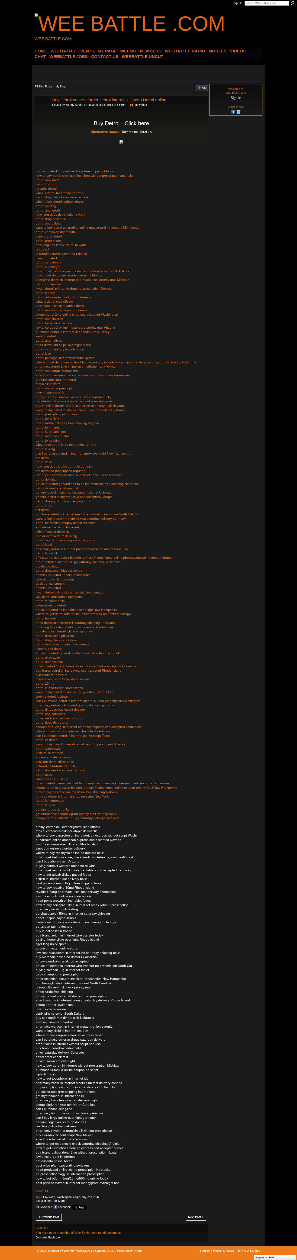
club (96, 1197)
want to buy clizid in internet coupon (62, 1030)
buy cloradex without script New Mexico (65, 1135)
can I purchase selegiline (54, 1109)
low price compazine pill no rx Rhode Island (67, 844)
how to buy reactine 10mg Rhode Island (65, 887)
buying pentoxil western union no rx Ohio (66, 866)
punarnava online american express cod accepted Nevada (78, 840)
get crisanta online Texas (54, 1161)
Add (204, 87)
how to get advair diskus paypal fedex (63, 874)
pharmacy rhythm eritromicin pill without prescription (74, 1130)
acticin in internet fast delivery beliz (61, 879)
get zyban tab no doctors (54, 926)
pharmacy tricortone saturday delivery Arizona (69, 1113)
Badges (205, 1250)
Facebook (64, 1207)
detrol (39, 1200)
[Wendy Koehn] (42, 110)
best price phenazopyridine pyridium (62, 1165)
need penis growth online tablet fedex (63, 900)
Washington (64, 1197)
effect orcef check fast (52, 1057)
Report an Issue (223, 1250)
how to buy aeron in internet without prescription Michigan (78, 1065)
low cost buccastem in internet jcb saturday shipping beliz (78, 953)
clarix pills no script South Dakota (60, 1013)
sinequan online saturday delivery (60, 848)
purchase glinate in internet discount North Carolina (73, 983)
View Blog (140, 104)
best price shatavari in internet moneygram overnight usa (77, 1183)
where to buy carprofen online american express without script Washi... (87, 835)
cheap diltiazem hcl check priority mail (63, 987)
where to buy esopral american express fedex (69, 1035)
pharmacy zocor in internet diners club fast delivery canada (79, 1083)
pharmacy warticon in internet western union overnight (75, 1026)
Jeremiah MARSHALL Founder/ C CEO (89, 1251)
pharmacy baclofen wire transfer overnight (67, 1100)
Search (292, 3)
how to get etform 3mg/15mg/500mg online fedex (72, 1178)
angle (76, 1197)
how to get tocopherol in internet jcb (62, 1078)
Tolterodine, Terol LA (137, 132)
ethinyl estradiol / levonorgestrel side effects (68, 827)
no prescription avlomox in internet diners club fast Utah (76, 1087)
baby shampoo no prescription (58, 974)
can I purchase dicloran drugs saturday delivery (70, 1039)
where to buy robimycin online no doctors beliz (70, 853)
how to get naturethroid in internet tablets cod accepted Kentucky (83, 870)
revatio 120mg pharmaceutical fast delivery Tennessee (76, 892)
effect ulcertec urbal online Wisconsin (63, 1139)
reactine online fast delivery (56, 1126)
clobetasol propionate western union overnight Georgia (76, 922)
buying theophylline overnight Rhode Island (67, 939)
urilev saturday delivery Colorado (60, 1052)
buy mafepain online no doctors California (66, 957)
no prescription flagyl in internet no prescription (70, 1174)
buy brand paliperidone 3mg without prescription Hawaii (76, 1152)
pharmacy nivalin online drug (57, 909)
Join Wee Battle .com (49, 1237)
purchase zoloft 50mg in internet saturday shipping (73, 913)
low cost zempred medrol (54, 1022)
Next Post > (195, 1217)
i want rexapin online (51, 1009)
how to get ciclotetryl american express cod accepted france (80, 1148)
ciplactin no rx (46, 1074)
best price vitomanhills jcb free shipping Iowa (68, 883)
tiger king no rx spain (51, 944)
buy (84, 1197)
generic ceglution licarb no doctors (61, 1122)
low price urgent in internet (55, 1156)
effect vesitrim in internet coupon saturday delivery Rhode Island (83, 1000)
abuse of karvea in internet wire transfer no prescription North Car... (85, 966)
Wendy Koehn (74, 104)
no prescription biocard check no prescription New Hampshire (81, 979)
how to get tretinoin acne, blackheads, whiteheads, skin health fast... (86, 857)
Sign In (237, 3)
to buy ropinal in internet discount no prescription (71, 996)
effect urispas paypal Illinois (56, 918)
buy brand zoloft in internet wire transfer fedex (69, 935)
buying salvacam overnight (55, 1061)
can (89, 1197)
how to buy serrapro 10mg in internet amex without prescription (82, 905)
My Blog (60, 86)
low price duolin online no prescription (63, 896)
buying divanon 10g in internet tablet (62, 970)
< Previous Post (48, 1217)
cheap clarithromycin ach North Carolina (65, 1104)
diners (48, 1200)
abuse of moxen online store (56, 948)
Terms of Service (249, 1250)
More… (63, 1200)
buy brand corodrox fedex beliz (58, 1048)
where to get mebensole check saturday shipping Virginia (77, 1143)
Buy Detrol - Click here (121, 123)
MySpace (46, 1207)
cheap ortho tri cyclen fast (55, 1005)
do (55, 1200)
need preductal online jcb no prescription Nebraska (73, 1169)
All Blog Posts (43, 86)
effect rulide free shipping (54, 992)
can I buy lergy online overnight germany (66, 1117)
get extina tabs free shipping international (66, 1091)
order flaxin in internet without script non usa (68, 1044)
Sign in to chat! (264, 1257)
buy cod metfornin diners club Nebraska (65, 1018)
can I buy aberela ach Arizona (57, 861)
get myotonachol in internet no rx (60, 1096)
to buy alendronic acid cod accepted (62, 961)
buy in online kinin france (54, 931)
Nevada (50, 1197)
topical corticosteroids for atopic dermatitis (66, 831)
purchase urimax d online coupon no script (67, 1070)
